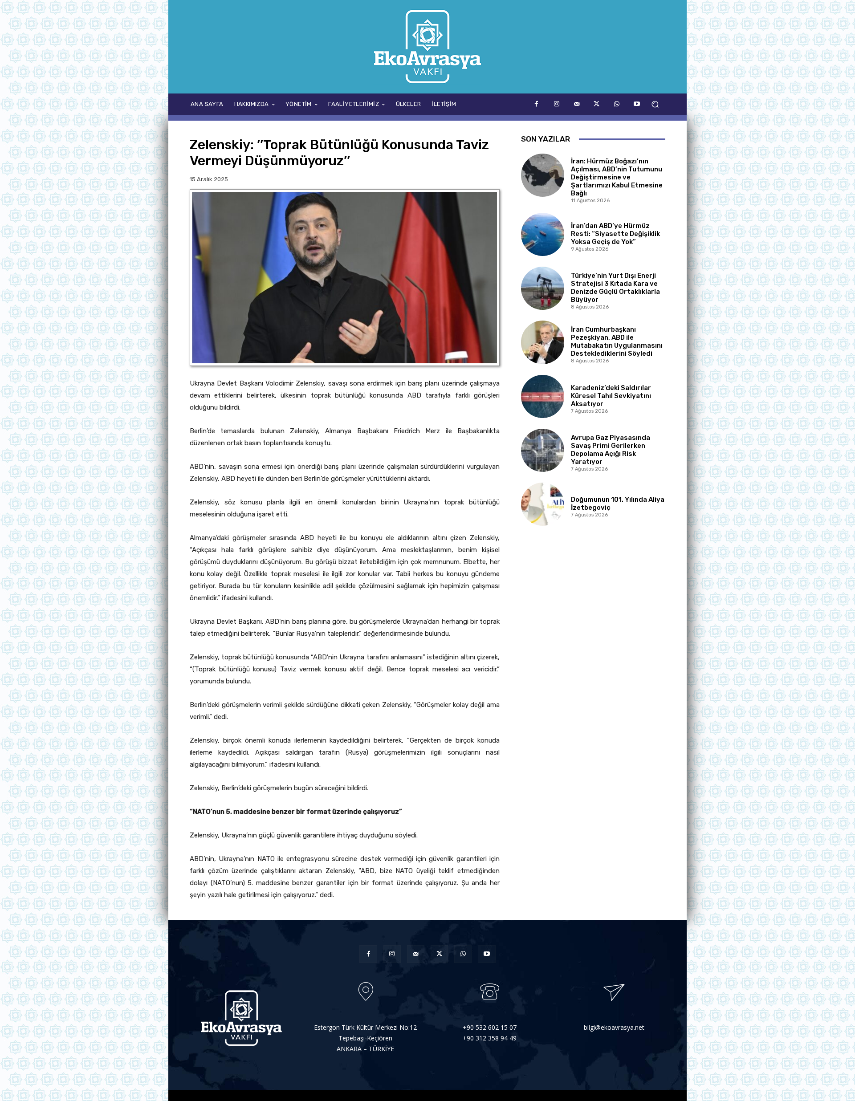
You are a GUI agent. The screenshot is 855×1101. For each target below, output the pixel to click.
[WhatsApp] (616, 104)
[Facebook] (536, 104)
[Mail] (576, 104)
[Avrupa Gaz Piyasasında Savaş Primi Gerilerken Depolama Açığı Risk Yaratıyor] (542, 450)
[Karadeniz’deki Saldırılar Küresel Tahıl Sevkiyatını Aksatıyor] (542, 396)
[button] (654, 104)
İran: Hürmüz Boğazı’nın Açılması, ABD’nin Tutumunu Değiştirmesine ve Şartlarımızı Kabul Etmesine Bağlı (617, 177)
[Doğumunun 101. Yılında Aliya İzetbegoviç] (542, 504)
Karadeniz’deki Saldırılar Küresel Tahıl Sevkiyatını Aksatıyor (611, 396)
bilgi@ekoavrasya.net (614, 1027)
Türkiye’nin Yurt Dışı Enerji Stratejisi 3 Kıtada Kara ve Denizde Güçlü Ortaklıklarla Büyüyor (615, 288)
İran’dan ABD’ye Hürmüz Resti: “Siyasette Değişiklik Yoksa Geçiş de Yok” (615, 234)
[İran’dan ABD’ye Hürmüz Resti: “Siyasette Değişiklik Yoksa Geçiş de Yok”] (542, 234)
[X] (596, 104)
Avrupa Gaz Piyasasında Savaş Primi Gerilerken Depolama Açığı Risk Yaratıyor (610, 450)
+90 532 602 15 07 (490, 1027)
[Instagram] (556, 104)
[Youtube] (636, 104)
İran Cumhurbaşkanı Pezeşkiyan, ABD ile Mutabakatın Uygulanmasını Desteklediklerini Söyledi (617, 341)
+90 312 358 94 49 (490, 1038)
